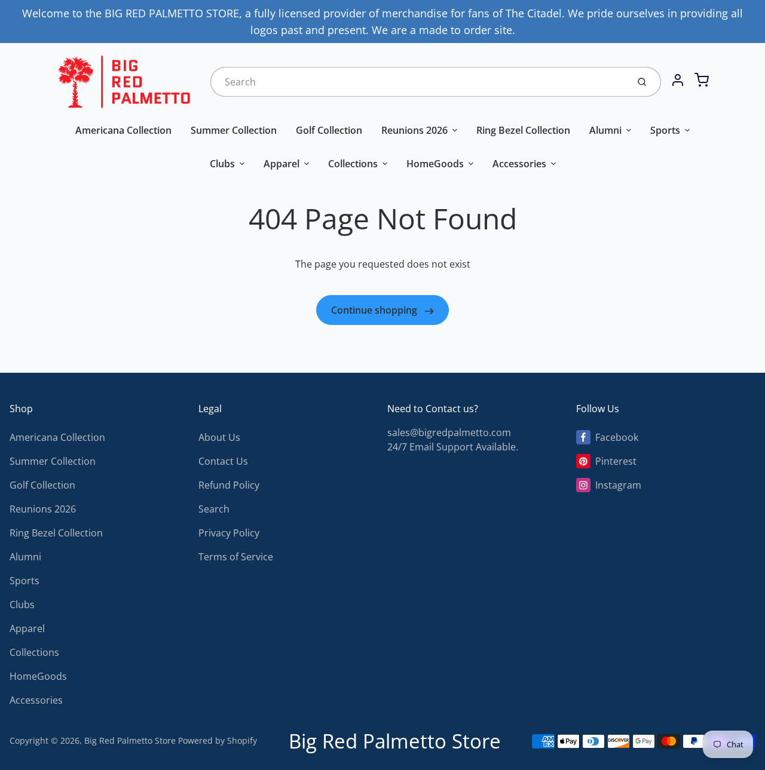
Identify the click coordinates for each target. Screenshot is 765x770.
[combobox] (418, 82)
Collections (353, 163)
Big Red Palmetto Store (130, 740)
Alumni (605, 130)
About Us (219, 437)
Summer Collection (234, 130)
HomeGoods (435, 163)
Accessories (519, 163)
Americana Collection (123, 130)
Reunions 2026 (414, 130)
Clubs (222, 163)
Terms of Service (235, 556)
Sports (665, 130)
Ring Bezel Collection (523, 130)
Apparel (281, 163)
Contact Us (223, 461)
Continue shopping (375, 310)
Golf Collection (329, 130)
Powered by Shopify (217, 740)
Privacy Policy (228, 532)
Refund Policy (228, 485)
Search (214, 509)
